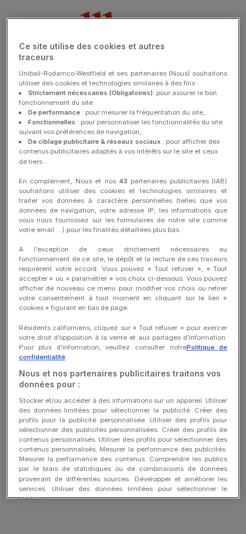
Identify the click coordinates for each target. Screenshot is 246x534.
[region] (123, 258)
